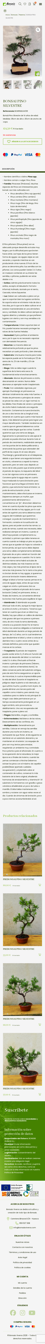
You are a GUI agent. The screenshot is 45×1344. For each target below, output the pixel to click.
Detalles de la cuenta (22, 1288)
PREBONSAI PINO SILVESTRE (18, 879)
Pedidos (22, 1293)
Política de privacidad (22, 1262)
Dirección (22, 1298)
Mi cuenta (22, 1283)
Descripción (8, 169)
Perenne (22, 15)
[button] (20, 4)
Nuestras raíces (22, 1242)
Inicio (8, 15)
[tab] (22, 169)
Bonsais (14, 15)
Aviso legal (22, 1257)
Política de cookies (22, 1267)
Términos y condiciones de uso (22, 1252)
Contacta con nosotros (22, 1247)
